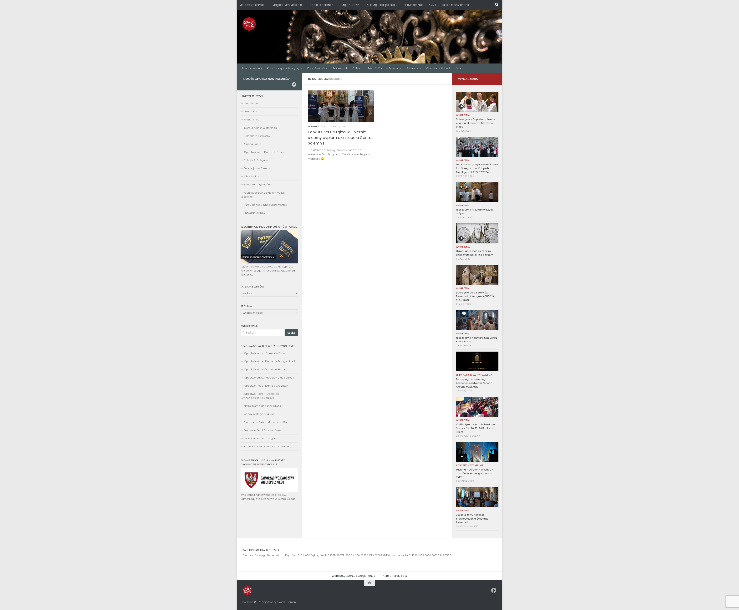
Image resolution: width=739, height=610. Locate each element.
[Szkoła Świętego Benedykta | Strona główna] (249, 24)
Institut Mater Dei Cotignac (261, 438)
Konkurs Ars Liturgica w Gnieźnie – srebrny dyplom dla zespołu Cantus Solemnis (340, 138)
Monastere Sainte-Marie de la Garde (267, 422)
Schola (357, 68)
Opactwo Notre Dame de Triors (264, 152)
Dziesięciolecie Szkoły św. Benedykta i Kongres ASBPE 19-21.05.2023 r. (475, 296)
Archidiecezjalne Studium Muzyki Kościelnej (263, 195)
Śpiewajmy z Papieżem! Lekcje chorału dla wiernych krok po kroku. (475, 123)
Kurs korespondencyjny (283, 68)
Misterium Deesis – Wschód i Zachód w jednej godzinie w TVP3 (474, 473)
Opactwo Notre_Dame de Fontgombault (270, 361)
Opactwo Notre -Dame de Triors (264, 353)
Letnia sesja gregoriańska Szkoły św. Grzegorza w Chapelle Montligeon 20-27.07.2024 (477, 168)
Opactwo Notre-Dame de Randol (265, 369)
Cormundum (252, 103)
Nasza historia (252, 68)
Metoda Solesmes (251, 5)
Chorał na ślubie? (438, 68)
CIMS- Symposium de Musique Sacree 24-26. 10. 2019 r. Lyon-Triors (475, 428)
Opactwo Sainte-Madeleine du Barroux (269, 377)
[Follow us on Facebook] (294, 84)
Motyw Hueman (287, 602)
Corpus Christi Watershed (260, 128)
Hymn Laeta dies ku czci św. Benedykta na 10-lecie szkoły (474, 253)
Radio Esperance (321, 5)
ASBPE (433, 5)
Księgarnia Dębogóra (257, 184)
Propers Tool (252, 119)
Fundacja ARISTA (254, 213)
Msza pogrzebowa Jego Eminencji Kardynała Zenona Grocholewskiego (474, 383)
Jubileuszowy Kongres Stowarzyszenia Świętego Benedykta (472, 518)
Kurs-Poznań (316, 68)
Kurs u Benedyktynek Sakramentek (265, 205)
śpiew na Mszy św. (466, 375)
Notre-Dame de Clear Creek (262, 406)
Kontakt (461, 68)
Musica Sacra (252, 144)
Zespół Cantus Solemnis (384, 68)
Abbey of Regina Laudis (259, 414)
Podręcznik (340, 68)
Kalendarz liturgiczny (257, 136)
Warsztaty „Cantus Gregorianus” (354, 576)
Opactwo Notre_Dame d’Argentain (266, 386)
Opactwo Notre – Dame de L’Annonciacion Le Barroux (260, 396)
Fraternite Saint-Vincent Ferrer (263, 430)
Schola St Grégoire (256, 160)
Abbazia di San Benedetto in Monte (266, 446)
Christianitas (252, 176)
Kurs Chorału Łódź (395, 576)
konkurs (313, 126)
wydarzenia (463, 115)
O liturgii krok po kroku (382, 5)
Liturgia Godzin (349, 5)
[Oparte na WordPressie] (255, 602)
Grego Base (251, 111)
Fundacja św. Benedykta (259, 168)
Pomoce (412, 68)
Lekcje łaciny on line (455, 5)
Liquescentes (414, 5)
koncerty (461, 465)
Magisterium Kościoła (287, 5)
